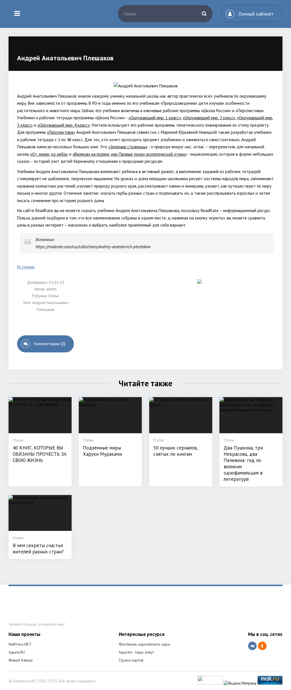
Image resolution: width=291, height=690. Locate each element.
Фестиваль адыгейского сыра (144, 644)
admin (51, 288)
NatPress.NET (20, 644)
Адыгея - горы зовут (136, 652)
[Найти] (204, 13)
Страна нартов (131, 660)
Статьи (53, 295)
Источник (26, 267)
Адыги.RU (17, 652)
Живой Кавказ (21, 660)
